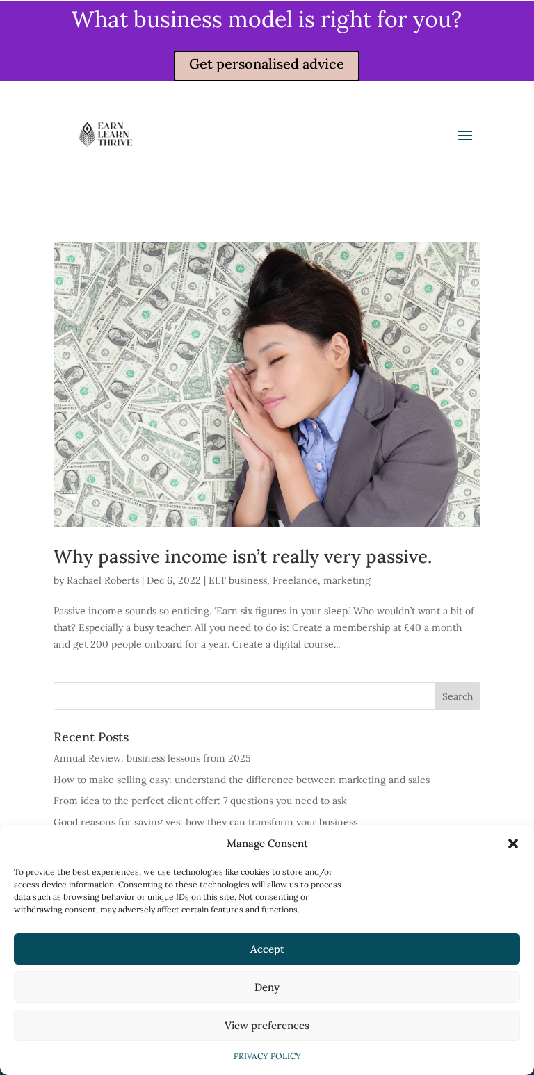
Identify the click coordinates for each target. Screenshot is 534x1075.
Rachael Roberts (103, 580)
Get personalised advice (266, 63)
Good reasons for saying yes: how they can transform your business (205, 822)
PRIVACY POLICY (267, 1056)
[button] (513, 844)
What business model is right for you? (267, 19)
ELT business (238, 580)
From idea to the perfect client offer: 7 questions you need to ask (200, 800)
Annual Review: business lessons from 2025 (152, 758)
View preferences (267, 1025)
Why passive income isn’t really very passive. (243, 556)
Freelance (295, 580)
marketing (347, 580)
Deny (267, 987)
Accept (267, 948)
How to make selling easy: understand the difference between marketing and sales (242, 779)
